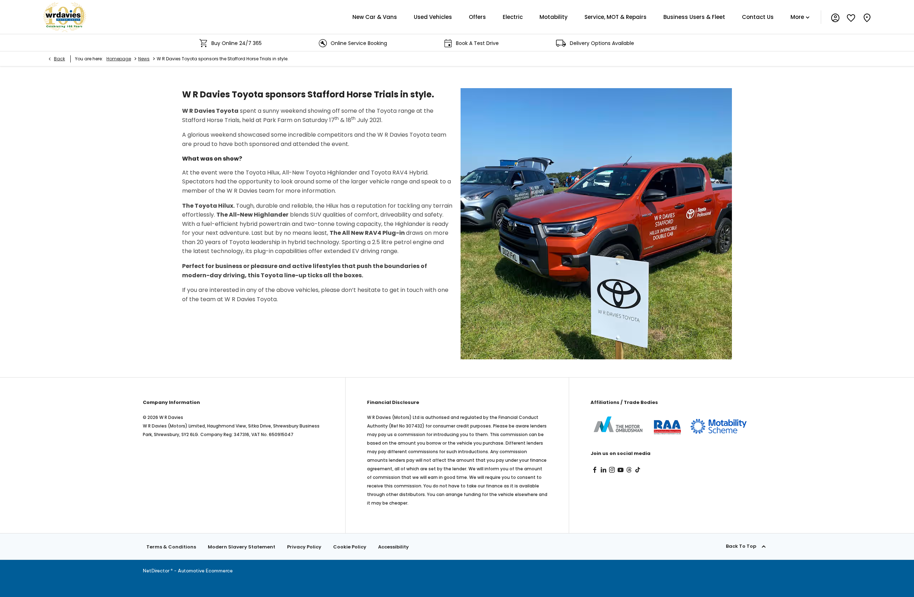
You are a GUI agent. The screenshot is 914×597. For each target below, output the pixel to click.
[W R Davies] (64, 17)
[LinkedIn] (603, 469)
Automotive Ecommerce (205, 570)
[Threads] (629, 469)
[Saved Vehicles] (851, 17)
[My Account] (835, 17)
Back (59, 59)
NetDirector (157, 570)
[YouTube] (620, 469)
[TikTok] (637, 469)
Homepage (118, 59)
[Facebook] (595, 469)
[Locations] (867, 17)
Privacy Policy (304, 546)
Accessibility (393, 546)
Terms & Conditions (171, 546)
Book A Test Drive (432, 43)
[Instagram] (612, 469)
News (144, 59)
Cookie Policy (349, 546)
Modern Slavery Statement (241, 546)
